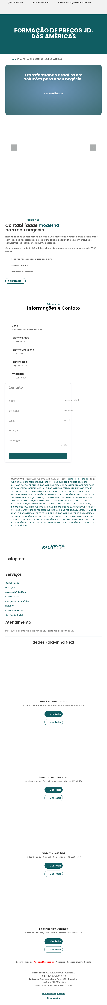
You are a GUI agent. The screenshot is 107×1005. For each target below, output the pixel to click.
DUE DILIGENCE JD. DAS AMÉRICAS (62, 491)
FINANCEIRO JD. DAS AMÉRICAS (62, 494)
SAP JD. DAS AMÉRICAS (75, 516)
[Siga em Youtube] (92, 11)
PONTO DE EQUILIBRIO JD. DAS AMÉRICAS (53, 513)
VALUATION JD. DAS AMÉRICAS (42, 522)
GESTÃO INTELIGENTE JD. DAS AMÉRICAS (46, 503)
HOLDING (9, 606)
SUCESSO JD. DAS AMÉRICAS (45, 519)
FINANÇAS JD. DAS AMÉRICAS (34, 494)
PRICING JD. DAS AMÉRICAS (23, 516)
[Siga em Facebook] (97, 11)
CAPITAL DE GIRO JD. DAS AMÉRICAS (37, 485)
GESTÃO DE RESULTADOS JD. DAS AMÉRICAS (54, 500)
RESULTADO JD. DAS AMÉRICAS (50, 516)
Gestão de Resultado (77, 479)
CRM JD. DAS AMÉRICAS (73, 488)
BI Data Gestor (12, 596)
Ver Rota (55, 714)
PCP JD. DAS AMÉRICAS (76, 510)
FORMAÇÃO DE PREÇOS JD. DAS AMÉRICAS (44, 497)
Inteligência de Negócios (17, 601)
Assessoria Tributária (15, 592)
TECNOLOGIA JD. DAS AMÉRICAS (73, 519)
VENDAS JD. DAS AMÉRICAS (69, 522)
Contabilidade (12, 583)
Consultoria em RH (14, 610)
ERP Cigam (10, 587)
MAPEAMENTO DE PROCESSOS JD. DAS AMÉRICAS (43, 510)
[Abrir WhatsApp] (6, 998)
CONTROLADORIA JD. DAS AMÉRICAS (45, 488)
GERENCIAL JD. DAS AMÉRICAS (78, 497)
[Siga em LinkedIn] (102, 11)
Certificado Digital (14, 615)
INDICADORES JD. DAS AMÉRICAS (68, 507)
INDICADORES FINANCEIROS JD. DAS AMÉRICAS (32, 507)
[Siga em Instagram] (87, 11)
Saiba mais (14, 280)
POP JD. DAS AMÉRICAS (83, 513)
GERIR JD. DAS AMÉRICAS (22, 500)
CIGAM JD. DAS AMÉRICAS (66, 485)
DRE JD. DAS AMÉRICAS (35, 491)
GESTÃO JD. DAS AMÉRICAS (78, 503)
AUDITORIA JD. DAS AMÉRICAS (24, 482)
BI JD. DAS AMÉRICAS (48, 482)
